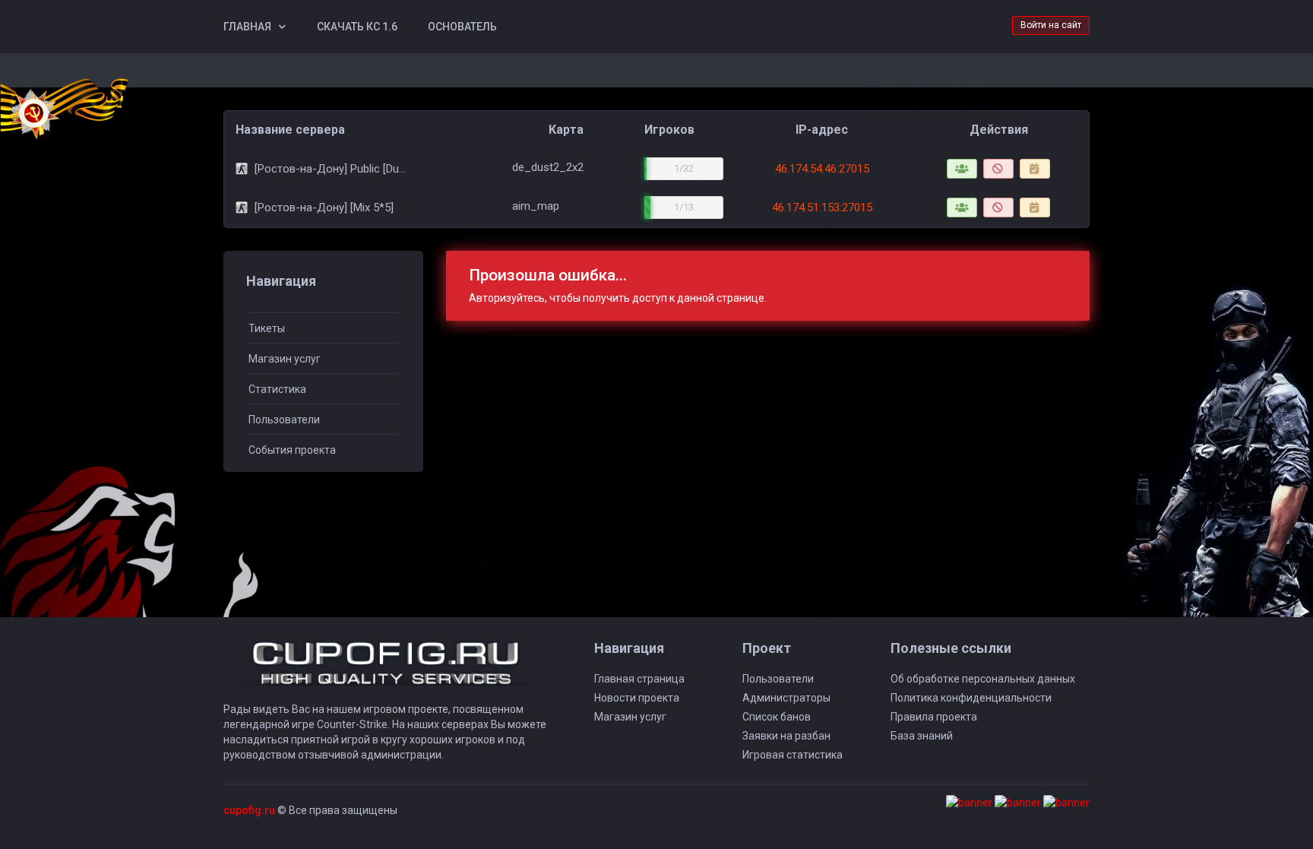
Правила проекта (934, 717)
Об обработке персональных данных (983, 679)
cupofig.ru (249, 810)
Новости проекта (636, 698)
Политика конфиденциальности (971, 698)
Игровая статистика (792, 755)
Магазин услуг (284, 359)
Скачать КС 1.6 (357, 27)
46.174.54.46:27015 (822, 169)
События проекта (292, 450)
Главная (247, 27)
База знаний (922, 736)
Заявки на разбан (786, 736)
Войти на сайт (1050, 25)
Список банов (776, 717)
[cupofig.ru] (386, 670)
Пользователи (284, 419)
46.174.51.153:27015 (822, 207)
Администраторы (786, 698)
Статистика (277, 389)
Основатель (462, 27)
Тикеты (266, 328)
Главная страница (639, 679)
